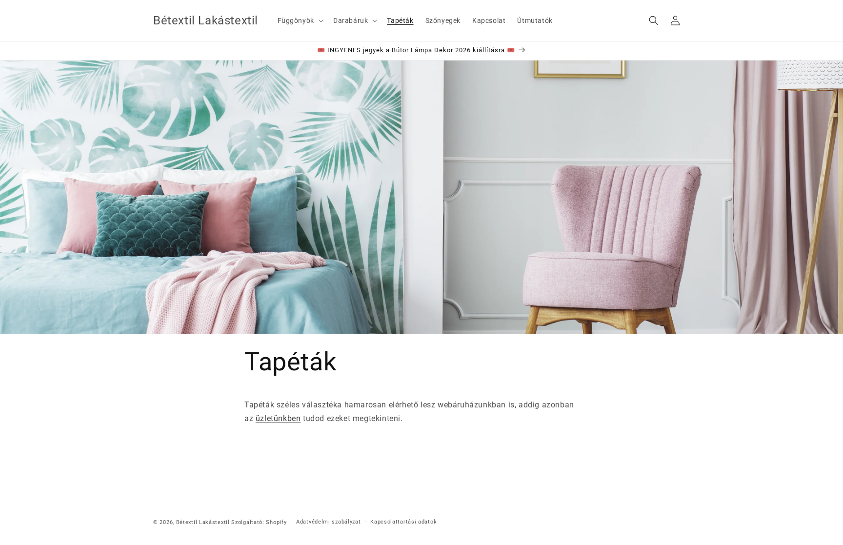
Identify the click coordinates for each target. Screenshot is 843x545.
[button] (299, 20)
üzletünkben (278, 418)
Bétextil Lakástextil (203, 522)
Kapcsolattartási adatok (403, 522)
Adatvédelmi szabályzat (328, 522)
